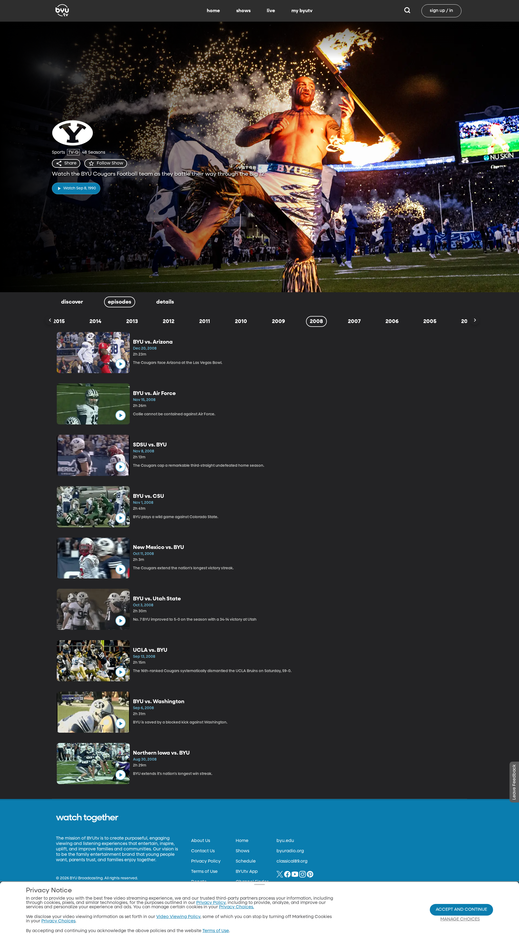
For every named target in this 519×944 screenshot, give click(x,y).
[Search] (407, 10)
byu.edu (285, 841)
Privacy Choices (58, 921)
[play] (120, 364)
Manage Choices (460, 919)
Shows (242, 851)
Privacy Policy (206, 861)
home (213, 10)
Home (242, 841)
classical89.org (292, 861)
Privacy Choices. (236, 907)
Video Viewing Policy (178, 917)
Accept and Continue (461, 909)
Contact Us (203, 851)
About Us (200, 841)
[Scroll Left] (49, 320)
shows (243, 10)
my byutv (301, 10)
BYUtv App (247, 872)
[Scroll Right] (474, 320)
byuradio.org (290, 851)
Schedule (246, 861)
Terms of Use (204, 872)
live (271, 10)
